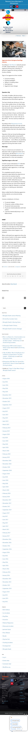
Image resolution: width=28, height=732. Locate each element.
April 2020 (5, 447)
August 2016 (6, 552)
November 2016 (7, 542)
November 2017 (7, 503)
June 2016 (5, 559)
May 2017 (5, 523)
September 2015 (7, 588)
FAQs (21, 692)
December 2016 (7, 539)
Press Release (6, 632)
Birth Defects (6, 610)
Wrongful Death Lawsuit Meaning (11, 315)
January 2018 (6, 496)
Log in (4, 657)
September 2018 (7, 470)
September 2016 (7, 549)
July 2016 (5, 555)
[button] (3, 298)
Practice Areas (22, 688)
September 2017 (7, 510)
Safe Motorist (12, 65)
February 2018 (6, 493)
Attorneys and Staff (22, 683)
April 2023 (5, 421)
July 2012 (5, 601)
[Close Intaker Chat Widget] (27, 714)
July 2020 (5, 437)
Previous (18, 35)
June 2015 (5, 598)
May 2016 (5, 562)
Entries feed (6, 660)
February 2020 (6, 454)
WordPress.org (6, 667)
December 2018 (7, 460)
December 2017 (7, 500)
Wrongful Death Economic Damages (12, 329)
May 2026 (5, 388)
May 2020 (5, 444)
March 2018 (6, 490)
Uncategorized (17, 266)
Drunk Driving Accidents (9, 342)
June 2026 (5, 385)
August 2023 (6, 408)
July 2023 (5, 411)
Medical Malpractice (8, 623)
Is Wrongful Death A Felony (10, 325)
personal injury (7, 629)
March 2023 (6, 424)
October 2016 (6, 546)
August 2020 (6, 434)
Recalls (5, 636)
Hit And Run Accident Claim (10, 319)
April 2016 (5, 565)
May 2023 (5, 418)
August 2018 (6, 473)
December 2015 (7, 578)
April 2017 (5, 526)
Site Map (22, 701)
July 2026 (5, 382)
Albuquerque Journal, (16, 123)
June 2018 (5, 480)
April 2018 (5, 487)
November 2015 (7, 582)
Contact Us (22, 698)
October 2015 (6, 585)
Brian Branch (19, 153)
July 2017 (5, 516)
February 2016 (6, 572)
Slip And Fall (6, 639)
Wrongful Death (7, 649)
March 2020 (6, 450)
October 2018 (6, 467)
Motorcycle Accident (8, 626)
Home (21, 679)
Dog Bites (5, 616)
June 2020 (5, 441)
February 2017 (6, 532)
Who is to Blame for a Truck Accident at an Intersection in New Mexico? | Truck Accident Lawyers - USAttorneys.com (14, 338)
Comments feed (7, 664)
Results (22, 695)
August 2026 (6, 378)
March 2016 (6, 569)
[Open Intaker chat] (12, 731)
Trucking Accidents (8, 642)
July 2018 (5, 477)
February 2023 (6, 428)
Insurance (5, 619)
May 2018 (5, 483)
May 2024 (5, 391)
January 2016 (6, 575)
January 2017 (6, 536)
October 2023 (6, 401)
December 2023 (7, 395)
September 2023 (7, 405)
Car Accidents (6, 613)
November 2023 (7, 398)
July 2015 (5, 595)
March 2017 (6, 529)
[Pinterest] (12, 683)
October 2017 (6, 506)
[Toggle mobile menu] (25, 10)
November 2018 (7, 464)
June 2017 (5, 519)
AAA (19, 163)
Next (23, 35)
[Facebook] (12, 680)
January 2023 (6, 431)
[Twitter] (15, 680)
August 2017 (6, 513)
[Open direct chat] (24, 714)
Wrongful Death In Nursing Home (11, 322)
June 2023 (5, 414)
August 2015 (6, 592)
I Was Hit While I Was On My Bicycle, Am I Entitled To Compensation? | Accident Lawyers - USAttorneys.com (14, 354)
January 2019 (6, 457)
